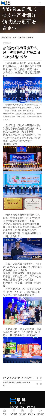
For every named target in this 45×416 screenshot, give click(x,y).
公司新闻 (21, 38)
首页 (14, 38)
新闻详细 (29, 38)
